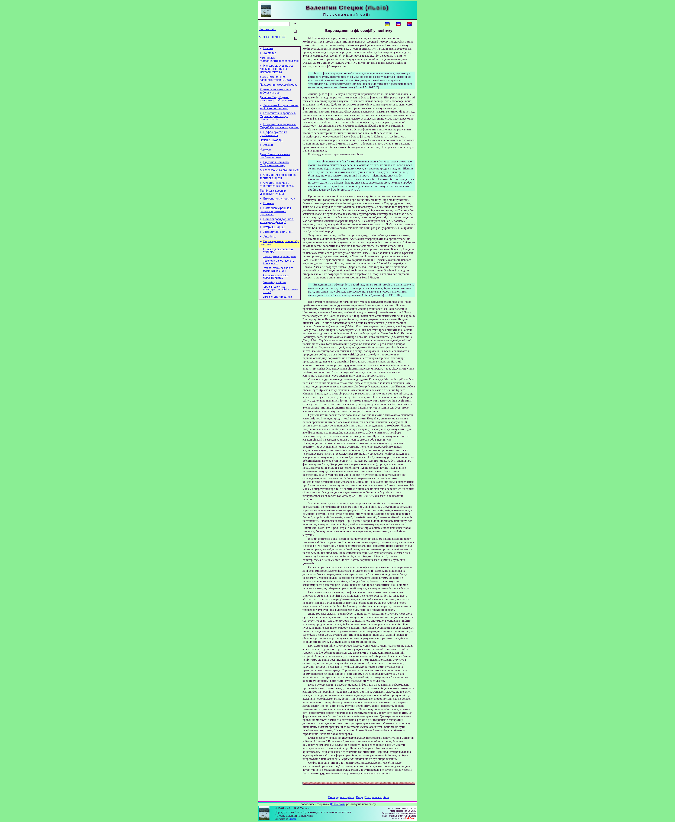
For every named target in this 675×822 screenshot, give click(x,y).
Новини (268, 48)
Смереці (293, 819)
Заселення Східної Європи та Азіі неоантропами (279, 107)
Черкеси (265, 149)
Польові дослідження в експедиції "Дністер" (277, 221)
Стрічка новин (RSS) (272, 36)
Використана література (279, 198)
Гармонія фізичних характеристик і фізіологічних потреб (280, 289)
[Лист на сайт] (295, 31)
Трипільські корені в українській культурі (273, 192)
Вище (359, 797)
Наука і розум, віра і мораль (279, 256)
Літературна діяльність (278, 231)
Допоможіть (337, 804)
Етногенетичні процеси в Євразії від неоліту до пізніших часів (278, 116)
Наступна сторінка (377, 797)
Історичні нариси (274, 227)
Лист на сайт (267, 29)
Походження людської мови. (278, 84)
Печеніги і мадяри (271, 140)
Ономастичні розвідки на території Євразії (278, 176)
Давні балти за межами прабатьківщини (275, 156)
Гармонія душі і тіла (274, 282)
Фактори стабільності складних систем (275, 276)
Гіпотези (268, 203)
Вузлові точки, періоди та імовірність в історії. (278, 269)
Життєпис (269, 53)
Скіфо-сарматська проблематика (273, 134)
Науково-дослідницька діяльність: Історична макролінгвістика (276, 68)
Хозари (268, 144)
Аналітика (269, 236)
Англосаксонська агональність (279, 170)
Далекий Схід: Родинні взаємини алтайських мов (276, 99)
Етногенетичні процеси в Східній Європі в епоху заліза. (279, 126)
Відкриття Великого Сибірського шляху (274, 164)
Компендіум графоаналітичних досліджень (279, 59)
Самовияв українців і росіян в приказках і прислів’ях (275, 211)
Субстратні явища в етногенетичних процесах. (277, 184)
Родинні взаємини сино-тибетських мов (275, 91)
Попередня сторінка (341, 797)
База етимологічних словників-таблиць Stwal (276, 78)
